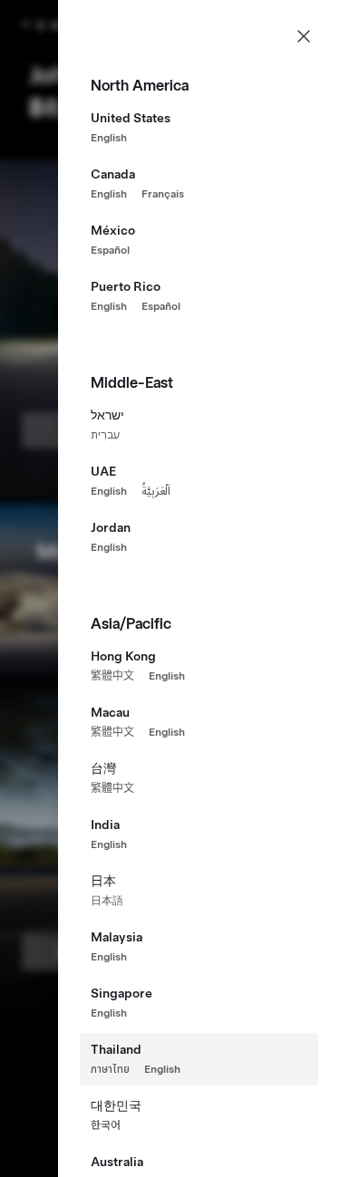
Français (162, 194)
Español (110, 250)
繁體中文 (112, 676)
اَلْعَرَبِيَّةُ (155, 491)
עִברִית (105, 435)
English (109, 137)
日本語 (107, 900)
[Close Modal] (304, 36)
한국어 (106, 1125)
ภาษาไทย (110, 1069)
